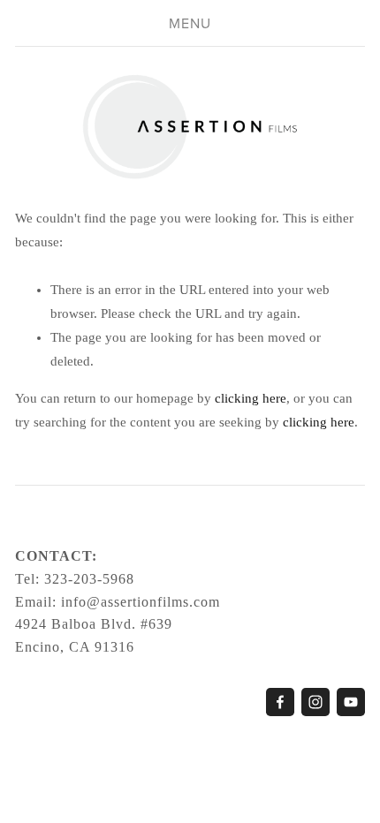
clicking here (250, 398)
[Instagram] (315, 702)
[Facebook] (280, 702)
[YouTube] (351, 702)
